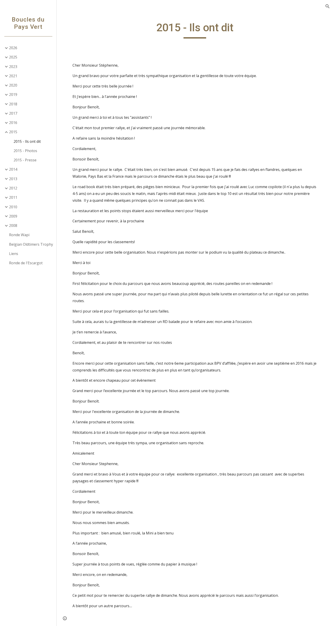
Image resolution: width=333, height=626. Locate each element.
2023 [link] (13, 66)
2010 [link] (13, 206)
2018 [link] (13, 104)
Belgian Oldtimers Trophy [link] (31, 244)
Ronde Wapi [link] (19, 234)
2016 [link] (13, 122)
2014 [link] (13, 169)
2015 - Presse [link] (25, 160)
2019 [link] (13, 94)
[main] (194, 29)
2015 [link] (13, 131)
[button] (327, 6)
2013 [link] (13, 178)
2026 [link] (13, 47)
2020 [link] (13, 85)
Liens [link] (13, 253)
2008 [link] (13, 225)
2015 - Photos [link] (25, 150)
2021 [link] (13, 75)
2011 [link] (13, 197)
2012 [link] (13, 188)
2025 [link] (13, 57)
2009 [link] (13, 216)
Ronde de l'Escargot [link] (26, 262)
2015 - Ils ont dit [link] (27, 141)
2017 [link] (13, 113)
